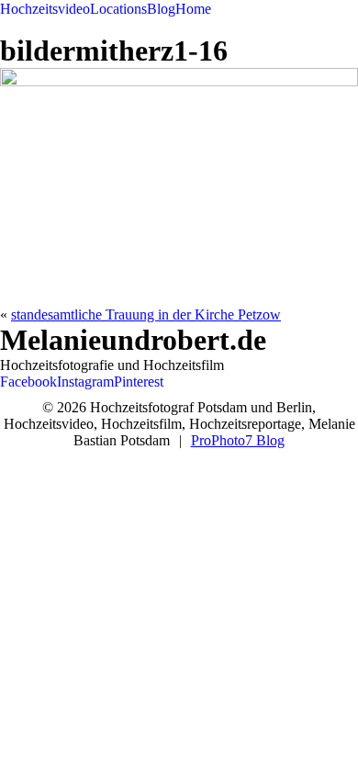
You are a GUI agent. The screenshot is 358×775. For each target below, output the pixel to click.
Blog (161, 9)
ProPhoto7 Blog (238, 440)
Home (193, 9)
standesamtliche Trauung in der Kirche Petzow (146, 314)
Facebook (28, 381)
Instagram (85, 381)
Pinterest (138, 381)
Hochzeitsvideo (45, 9)
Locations (118, 9)
